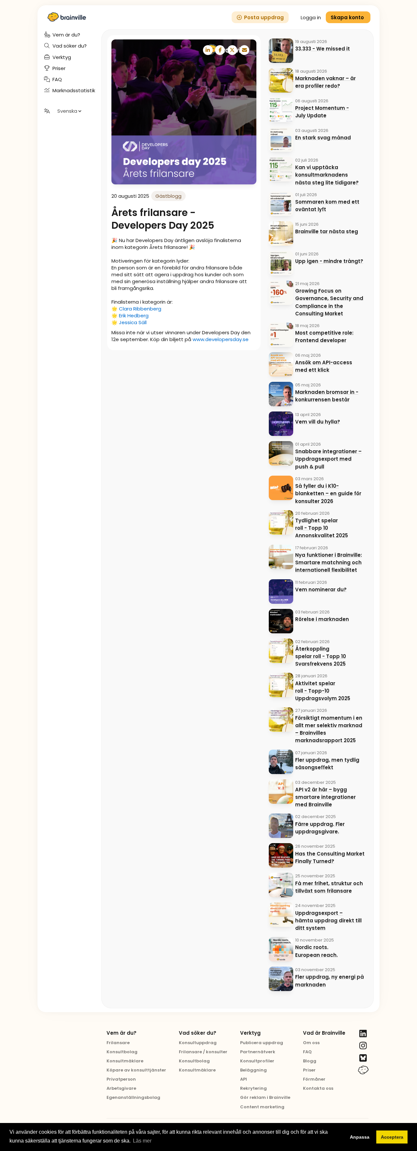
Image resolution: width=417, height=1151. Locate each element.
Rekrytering (253, 1088)
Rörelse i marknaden (322, 619)
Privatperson (121, 1079)
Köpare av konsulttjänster (136, 1070)
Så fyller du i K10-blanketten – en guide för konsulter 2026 (328, 493)
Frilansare (118, 1043)
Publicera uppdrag (261, 1043)
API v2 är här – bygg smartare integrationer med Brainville (325, 797)
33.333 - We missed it (322, 48)
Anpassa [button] (359, 1137)
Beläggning (253, 1070)
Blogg (309, 1061)
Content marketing (262, 1107)
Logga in (311, 17)
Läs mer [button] (142, 1141)
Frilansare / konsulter (203, 1052)
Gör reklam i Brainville (265, 1097)
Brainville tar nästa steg (326, 231)
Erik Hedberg (134, 315)
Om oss (311, 1043)
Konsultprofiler (257, 1061)
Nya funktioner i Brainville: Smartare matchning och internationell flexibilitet (328, 563)
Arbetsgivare (121, 1088)
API (243, 1079)
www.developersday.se (221, 339)
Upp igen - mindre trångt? (329, 261)
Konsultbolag (122, 1052)
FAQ (307, 1052)
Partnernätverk (257, 1052)
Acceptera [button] (392, 1137)
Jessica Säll (133, 322)
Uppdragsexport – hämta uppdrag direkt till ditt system (328, 921)
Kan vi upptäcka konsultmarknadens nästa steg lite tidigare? (327, 175)
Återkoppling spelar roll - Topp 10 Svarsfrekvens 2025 (320, 656)
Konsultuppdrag (198, 1043)
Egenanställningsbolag (133, 1097)
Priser (309, 1070)
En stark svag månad (323, 137)
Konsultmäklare (125, 1061)
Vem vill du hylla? (317, 421)
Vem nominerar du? (321, 589)
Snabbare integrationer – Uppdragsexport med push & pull (328, 459)
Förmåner (314, 1079)
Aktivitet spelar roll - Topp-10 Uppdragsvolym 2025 (322, 691)
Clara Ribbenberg (140, 308)
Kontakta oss (318, 1088)
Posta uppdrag (264, 17)
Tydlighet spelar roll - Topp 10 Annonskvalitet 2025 (321, 528)
